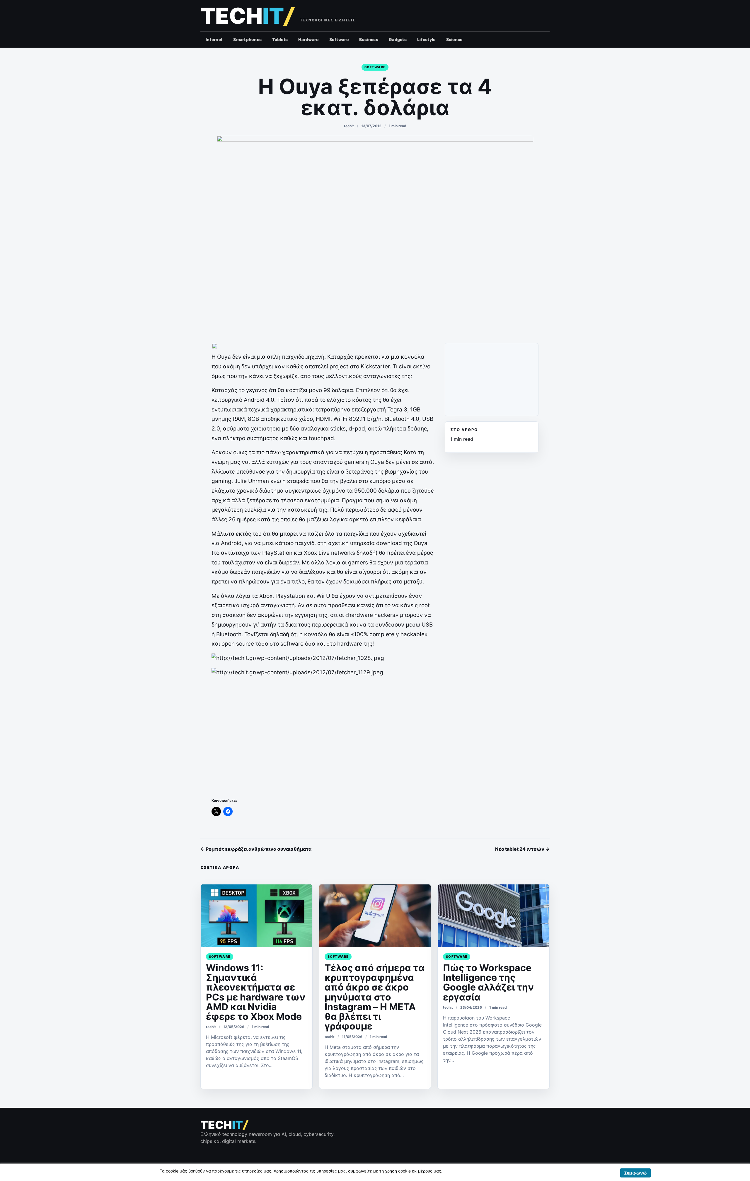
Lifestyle (426, 39)
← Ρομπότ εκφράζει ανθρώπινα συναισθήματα (255, 849)
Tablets (280, 39)
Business (368, 39)
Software (339, 39)
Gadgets (398, 39)
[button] (635, 1173)
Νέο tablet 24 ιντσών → (522, 849)
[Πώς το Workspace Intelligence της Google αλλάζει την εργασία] (493, 915)
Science (454, 39)
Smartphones (247, 39)
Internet (214, 39)
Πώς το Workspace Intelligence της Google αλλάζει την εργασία (488, 982)
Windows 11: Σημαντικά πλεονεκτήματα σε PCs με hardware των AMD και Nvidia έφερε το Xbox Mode (255, 992)
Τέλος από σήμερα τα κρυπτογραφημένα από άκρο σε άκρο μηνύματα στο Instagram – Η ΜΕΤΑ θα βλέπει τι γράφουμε (375, 997)
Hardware (308, 39)
